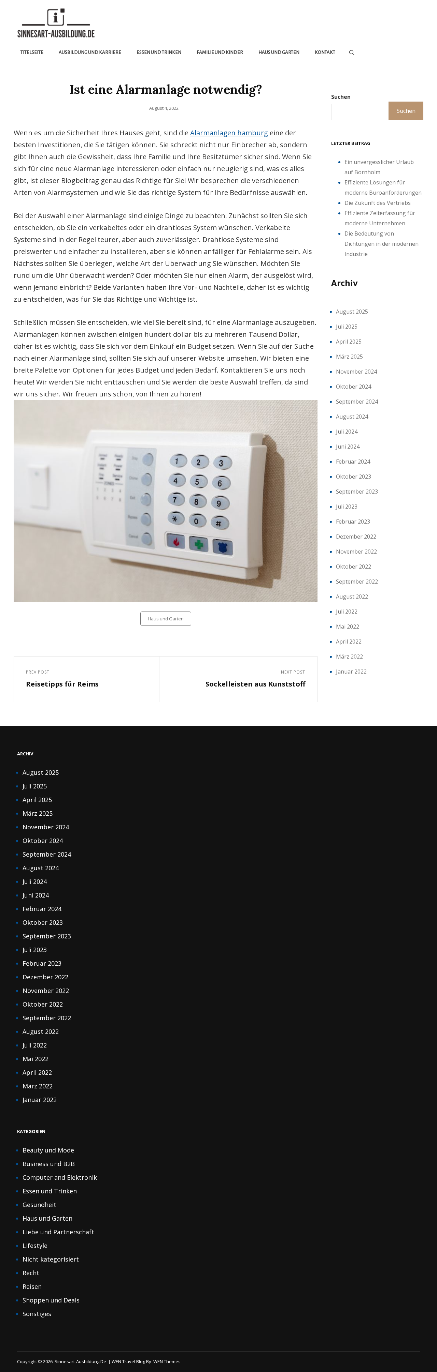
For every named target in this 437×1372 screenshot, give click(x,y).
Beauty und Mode (48, 1150)
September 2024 (357, 401)
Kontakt (325, 52)
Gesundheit (39, 1205)
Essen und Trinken (159, 52)
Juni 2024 (348, 446)
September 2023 (357, 491)
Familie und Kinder (220, 52)
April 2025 (349, 341)
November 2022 (356, 551)
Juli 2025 (346, 326)
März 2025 (349, 356)
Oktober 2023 (353, 476)
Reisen (32, 1286)
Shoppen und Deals (51, 1300)
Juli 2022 (346, 611)
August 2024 (352, 416)
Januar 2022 (351, 671)
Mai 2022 (347, 626)
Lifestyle (35, 1245)
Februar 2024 (353, 461)
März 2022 (349, 656)
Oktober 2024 (353, 386)
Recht (31, 1273)
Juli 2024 (346, 431)
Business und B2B (49, 1164)
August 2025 (352, 311)
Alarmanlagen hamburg (229, 132)
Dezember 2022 (356, 536)
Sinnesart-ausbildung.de (80, 1361)
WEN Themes (167, 1361)
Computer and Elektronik (60, 1177)
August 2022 (352, 596)
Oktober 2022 (353, 566)
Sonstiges (37, 1314)
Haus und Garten (278, 52)
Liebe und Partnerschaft (58, 1232)
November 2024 (356, 371)
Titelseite (31, 52)
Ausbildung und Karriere (90, 52)
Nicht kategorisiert (51, 1259)
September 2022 (357, 581)
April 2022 (349, 641)
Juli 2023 (346, 506)
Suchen (341, 97)
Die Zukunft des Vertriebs (377, 203)
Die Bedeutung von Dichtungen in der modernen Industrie (381, 244)
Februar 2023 (353, 521)
